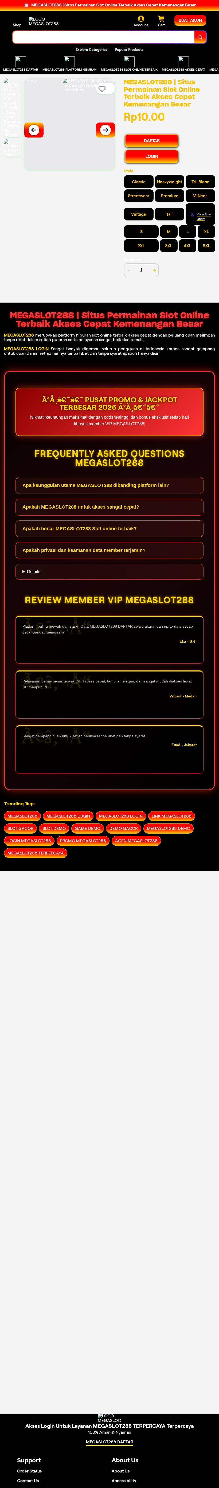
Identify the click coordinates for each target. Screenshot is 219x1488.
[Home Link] (44, 21)
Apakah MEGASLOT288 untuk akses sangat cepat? (80, 507)
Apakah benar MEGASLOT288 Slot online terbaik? (79, 528)
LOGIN (152, 156)
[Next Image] (105, 130)
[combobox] (104, 37)
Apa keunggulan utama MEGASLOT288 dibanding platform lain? (95, 485)
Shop (17, 25)
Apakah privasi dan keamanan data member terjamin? (84, 550)
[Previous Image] (34, 130)
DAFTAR (152, 140)
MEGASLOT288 (19, 335)
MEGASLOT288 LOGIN (26, 348)
